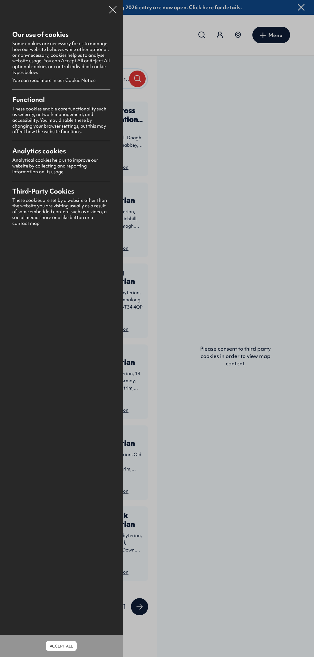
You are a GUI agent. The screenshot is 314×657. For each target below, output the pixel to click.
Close (113, 7)
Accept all (61, 646)
